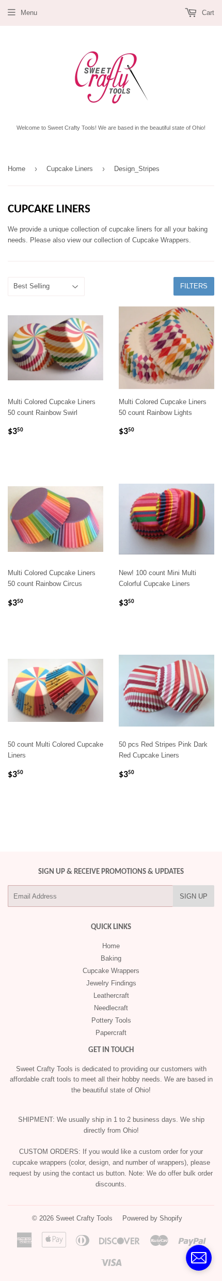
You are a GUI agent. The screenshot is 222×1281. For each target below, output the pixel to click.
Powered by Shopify (152, 1218)
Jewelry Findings (111, 983)
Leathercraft (111, 995)
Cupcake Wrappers (111, 971)
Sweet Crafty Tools (84, 1218)
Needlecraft (111, 1008)
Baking (111, 958)
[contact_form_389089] (199, 1258)
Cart (207, 13)
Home (16, 169)
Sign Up (194, 896)
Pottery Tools (111, 1020)
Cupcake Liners (69, 169)
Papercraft (111, 1033)
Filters (194, 286)
